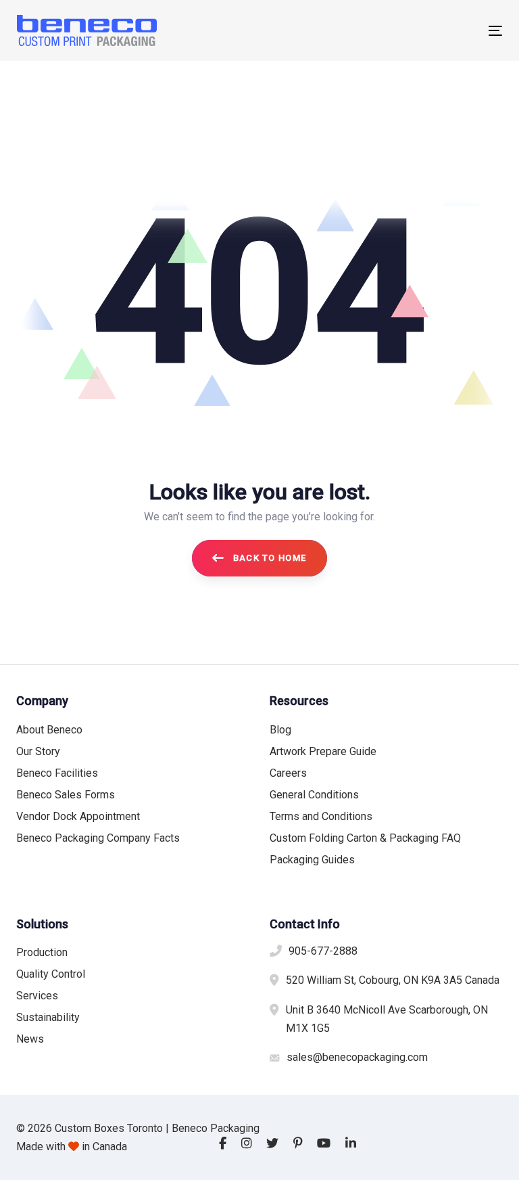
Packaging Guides (312, 859)
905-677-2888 (323, 951)
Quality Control (50, 974)
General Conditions (314, 794)
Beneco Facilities (57, 773)
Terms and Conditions (321, 816)
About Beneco (49, 729)
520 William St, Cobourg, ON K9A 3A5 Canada (392, 980)
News (30, 1038)
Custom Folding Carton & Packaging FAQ (365, 838)
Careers (288, 773)
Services (37, 995)
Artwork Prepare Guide (323, 751)
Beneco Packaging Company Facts (98, 838)
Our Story (38, 751)
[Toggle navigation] (421, 31)
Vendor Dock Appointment (78, 816)
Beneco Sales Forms (65, 794)
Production (42, 952)
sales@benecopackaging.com (357, 1057)
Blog (280, 729)
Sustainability (48, 1017)
